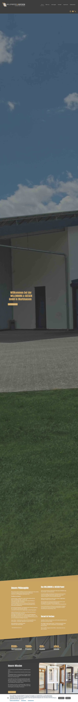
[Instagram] (70, 11)
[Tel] (75, 11)
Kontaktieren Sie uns (17, 627)
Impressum (23, 700)
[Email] (73, 11)
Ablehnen (68, 698)
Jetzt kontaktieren (12, 304)
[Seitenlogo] (13, 4)
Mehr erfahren (12, 692)
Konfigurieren (31, 700)
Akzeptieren (61, 698)
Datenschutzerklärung (14, 700)
